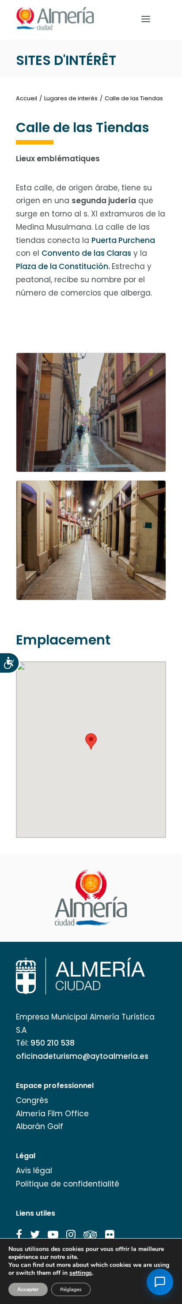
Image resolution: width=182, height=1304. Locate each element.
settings (80, 1273)
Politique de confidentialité (67, 1184)
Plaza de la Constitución (62, 266)
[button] (19, 1234)
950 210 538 (52, 1043)
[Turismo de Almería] (55, 19)
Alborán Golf (39, 1126)
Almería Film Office (52, 1113)
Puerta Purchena (123, 240)
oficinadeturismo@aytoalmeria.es (82, 1056)
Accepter (28, 1289)
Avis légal (34, 1170)
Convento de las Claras (86, 253)
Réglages (71, 1289)
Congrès (32, 1100)
